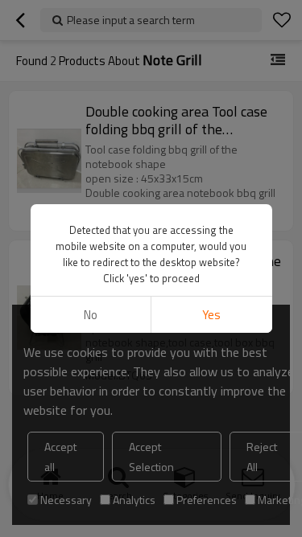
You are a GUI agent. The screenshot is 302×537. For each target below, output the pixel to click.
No (90, 314)
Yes (211, 314)
